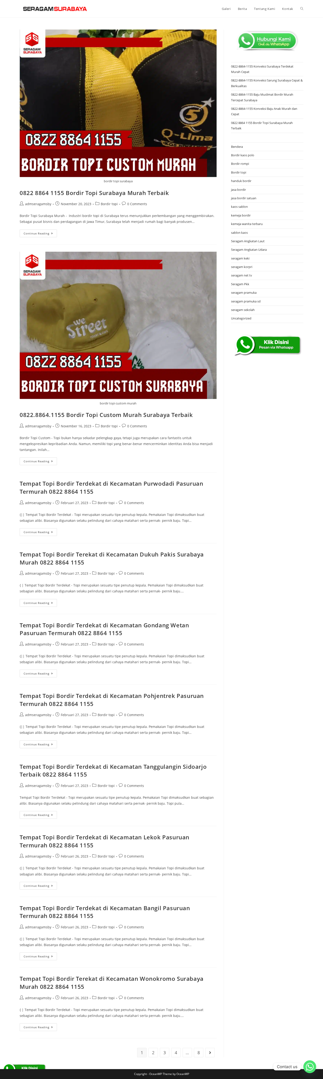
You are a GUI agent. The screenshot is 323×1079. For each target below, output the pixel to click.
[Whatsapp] (309, 1066)
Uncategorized (241, 318)
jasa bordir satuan (243, 198)
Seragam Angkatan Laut (248, 241)
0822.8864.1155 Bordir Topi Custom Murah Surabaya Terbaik (106, 415)
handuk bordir (241, 181)
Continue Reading (40, 234)
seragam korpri (241, 267)
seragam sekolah (243, 310)
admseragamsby (38, 204)
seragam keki (240, 258)
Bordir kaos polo (242, 155)
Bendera (237, 146)
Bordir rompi (240, 163)
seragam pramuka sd (246, 301)
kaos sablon (239, 206)
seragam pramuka (244, 292)
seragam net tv (241, 275)
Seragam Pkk (240, 284)
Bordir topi (109, 204)
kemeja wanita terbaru (247, 224)
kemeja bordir (241, 215)
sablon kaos (239, 232)
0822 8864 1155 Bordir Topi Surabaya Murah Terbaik (94, 193)
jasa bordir (238, 189)
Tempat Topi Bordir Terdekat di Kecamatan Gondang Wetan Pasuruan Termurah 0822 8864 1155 (104, 629)
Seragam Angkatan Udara (249, 249)
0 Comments (137, 204)
